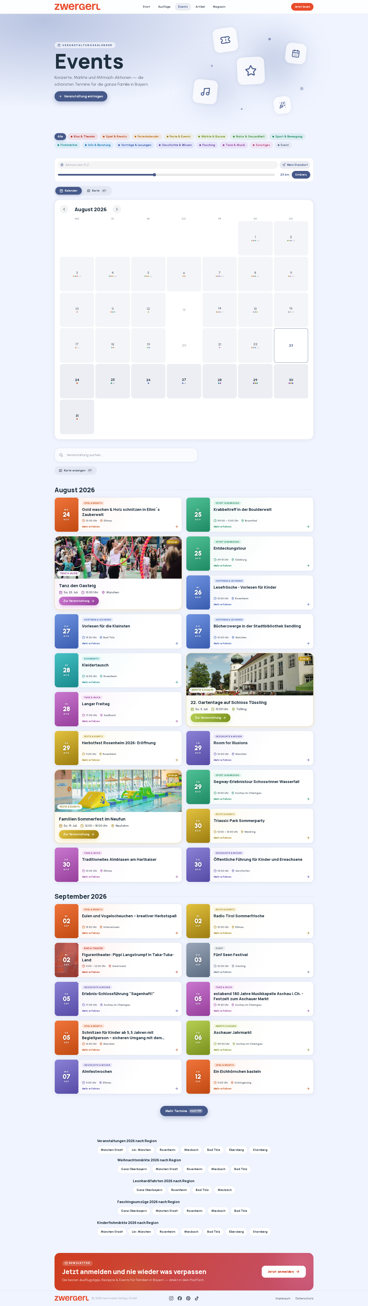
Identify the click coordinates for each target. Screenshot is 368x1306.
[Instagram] (171, 1298)
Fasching (208, 145)
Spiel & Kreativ (116, 136)
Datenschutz (304, 1298)
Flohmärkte (68, 145)
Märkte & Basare (213, 136)
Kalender (71, 190)
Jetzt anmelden (281, 1272)
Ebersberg (236, 1150)
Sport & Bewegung (288, 136)
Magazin (219, 7)
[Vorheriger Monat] (64, 209)
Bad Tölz (213, 1150)
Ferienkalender (148, 136)
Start (146, 7)
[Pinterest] (188, 1298)
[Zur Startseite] (78, 6)
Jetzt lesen (302, 7)
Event (285, 145)
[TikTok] (197, 1298)
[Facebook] (180, 1298)
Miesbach (191, 1150)
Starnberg (260, 1150)
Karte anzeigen (77, 470)
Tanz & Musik (235, 145)
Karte (99, 190)
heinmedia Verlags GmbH (119, 1298)
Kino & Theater (84, 136)
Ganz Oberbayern (134, 1169)
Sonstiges (263, 145)
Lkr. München (141, 1150)
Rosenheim (167, 1150)
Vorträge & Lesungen (136, 145)
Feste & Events (180, 136)
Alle (60, 136)
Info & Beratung (99, 145)
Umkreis (301, 174)
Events (183, 7)
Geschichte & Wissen (177, 145)
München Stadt (112, 1150)
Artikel (200, 7)
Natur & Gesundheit (250, 136)
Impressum (283, 1298)
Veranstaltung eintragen (83, 96)
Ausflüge (164, 7)
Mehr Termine (183, 1111)
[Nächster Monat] (117, 209)
